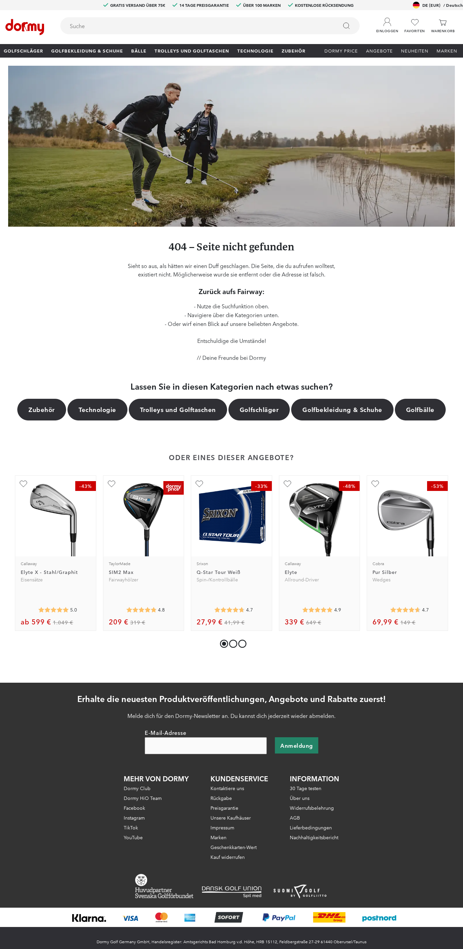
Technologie (255, 50)
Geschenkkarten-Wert (233, 847)
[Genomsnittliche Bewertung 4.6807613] (405, 610)
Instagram (134, 817)
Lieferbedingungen (311, 827)
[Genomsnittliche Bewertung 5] (53, 610)
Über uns (299, 798)
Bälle (138, 50)
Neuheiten (414, 50)
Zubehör (293, 50)
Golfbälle (420, 409)
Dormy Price (341, 50)
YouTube (133, 837)
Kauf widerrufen (227, 856)
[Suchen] (346, 26)
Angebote (379, 50)
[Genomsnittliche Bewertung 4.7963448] (141, 610)
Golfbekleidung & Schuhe (87, 50)
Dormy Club (137, 788)
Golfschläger (23, 50)
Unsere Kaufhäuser (230, 817)
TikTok (131, 827)
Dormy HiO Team (143, 798)
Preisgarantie (224, 807)
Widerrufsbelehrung (312, 807)
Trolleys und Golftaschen (192, 50)
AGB (295, 817)
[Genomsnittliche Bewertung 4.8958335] (317, 610)
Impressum (222, 827)
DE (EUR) (442, 5)
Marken (447, 50)
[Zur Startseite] (24, 27)
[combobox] (210, 25)
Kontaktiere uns (227, 788)
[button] (387, 23)
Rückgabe (221, 798)
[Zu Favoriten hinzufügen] (23, 484)
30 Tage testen (305, 788)
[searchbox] (194, 25)
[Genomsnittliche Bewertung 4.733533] (229, 610)
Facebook (134, 807)
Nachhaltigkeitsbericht (314, 837)
